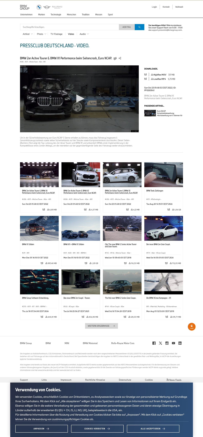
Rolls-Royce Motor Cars (122, 343)
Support (24, 379)
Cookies (149, 379)
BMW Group (26, 343)
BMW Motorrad (90, 343)
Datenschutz (125, 379)
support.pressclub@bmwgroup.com (166, 30)
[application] (79, 98)
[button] (79, 98)
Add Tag (126, 27)
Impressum (66, 379)
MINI (67, 343)
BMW (48, 343)
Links (44, 379)
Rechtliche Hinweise (95, 379)
